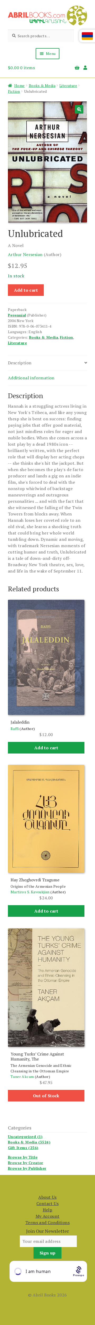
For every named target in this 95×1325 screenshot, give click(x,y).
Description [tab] (19, 363)
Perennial (17, 315)
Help (48, 1210)
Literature (68, 85)
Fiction (14, 91)
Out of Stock (46, 1096)
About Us (47, 1197)
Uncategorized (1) (25, 1136)
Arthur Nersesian (25, 254)
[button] (79, 109)
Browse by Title (22, 1157)
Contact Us (47, 1203)
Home (19, 85)
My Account (48, 1216)
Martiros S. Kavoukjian (30, 891)
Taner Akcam (22, 1076)
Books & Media (42, 85)
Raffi (15, 728)
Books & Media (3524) (29, 1142)
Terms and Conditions (47, 1222)
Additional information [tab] (31, 378)
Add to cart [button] (46, 748)
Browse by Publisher (27, 1168)
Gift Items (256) (23, 1147)
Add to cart (26, 290)
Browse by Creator (25, 1162)
